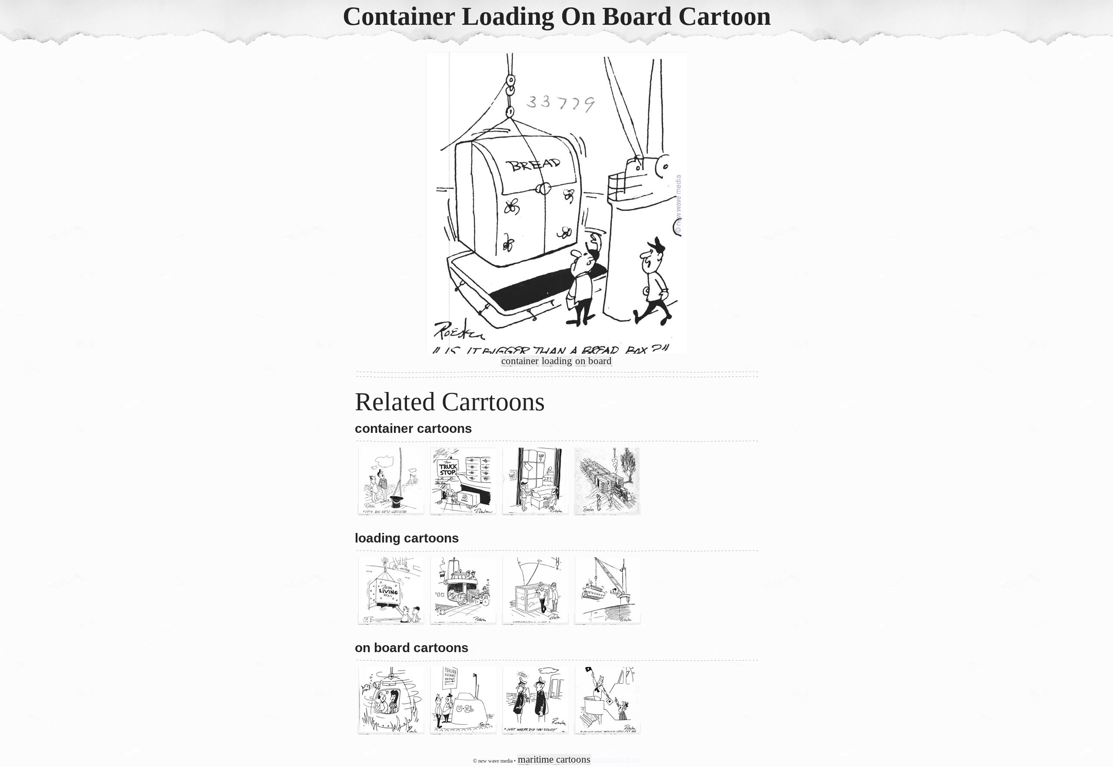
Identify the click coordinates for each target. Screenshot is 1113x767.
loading (557, 360)
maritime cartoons (554, 759)
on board (593, 360)
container (520, 360)
